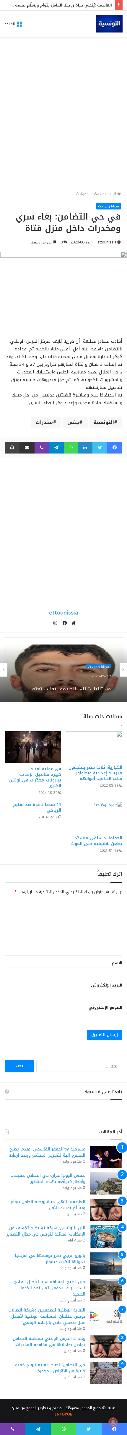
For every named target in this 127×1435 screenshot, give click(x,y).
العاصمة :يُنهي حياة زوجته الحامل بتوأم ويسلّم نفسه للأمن (58, 5)
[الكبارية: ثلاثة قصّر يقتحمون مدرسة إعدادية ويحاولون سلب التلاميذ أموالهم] (94, 746)
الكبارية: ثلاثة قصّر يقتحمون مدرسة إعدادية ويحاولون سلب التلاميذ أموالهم (95, 773)
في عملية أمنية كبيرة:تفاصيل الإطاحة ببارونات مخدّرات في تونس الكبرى (35, 777)
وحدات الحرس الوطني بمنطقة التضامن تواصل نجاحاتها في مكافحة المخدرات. (49, 1342)
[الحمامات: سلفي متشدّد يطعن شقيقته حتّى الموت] (94, 817)
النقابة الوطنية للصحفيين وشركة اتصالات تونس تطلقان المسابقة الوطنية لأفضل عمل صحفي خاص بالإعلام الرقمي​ (46, 1316)
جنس (73, 422)
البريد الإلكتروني (106, 985)
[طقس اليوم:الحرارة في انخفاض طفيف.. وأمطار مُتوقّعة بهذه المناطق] (106, 1183)
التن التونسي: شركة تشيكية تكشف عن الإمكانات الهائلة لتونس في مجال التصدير (45, 1231)
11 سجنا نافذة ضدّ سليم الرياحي (37, 807)
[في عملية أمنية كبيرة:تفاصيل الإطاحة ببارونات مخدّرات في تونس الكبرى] (33, 747)
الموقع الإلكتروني (105, 1007)
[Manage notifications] (113, 1422)
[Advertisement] (63, 112)
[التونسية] (109, 23)
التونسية (104, 422)
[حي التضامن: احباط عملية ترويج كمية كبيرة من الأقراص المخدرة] (106, 1373)
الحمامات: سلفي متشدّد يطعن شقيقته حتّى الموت (96, 841)
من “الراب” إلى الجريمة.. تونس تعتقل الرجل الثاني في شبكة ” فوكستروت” (69, 684)
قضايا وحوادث (87, 194)
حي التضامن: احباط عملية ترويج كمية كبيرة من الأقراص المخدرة (50, 1368)
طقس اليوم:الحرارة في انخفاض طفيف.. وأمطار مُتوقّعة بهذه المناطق (48, 1178)
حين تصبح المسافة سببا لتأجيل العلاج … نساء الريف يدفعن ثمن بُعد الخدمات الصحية (47, 1288)
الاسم (117, 963)
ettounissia (106, 242)
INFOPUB (63, 1414)
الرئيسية (109, 194)
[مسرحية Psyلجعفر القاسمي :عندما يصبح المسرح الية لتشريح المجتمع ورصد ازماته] (106, 1157)
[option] (63, 669)
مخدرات (44, 422)
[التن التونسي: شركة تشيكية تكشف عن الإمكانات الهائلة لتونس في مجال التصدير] (106, 1236)
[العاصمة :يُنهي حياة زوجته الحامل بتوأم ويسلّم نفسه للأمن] (106, 1210)
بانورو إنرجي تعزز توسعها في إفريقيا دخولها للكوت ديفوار (50, 1259)
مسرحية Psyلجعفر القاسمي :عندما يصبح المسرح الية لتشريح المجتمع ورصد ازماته (47, 1152)
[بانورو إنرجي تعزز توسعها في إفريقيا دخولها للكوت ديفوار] (106, 1263)
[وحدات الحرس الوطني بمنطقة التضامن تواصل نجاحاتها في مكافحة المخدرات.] (106, 1346)
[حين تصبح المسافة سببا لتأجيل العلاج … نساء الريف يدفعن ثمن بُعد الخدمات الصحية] (106, 1290)
